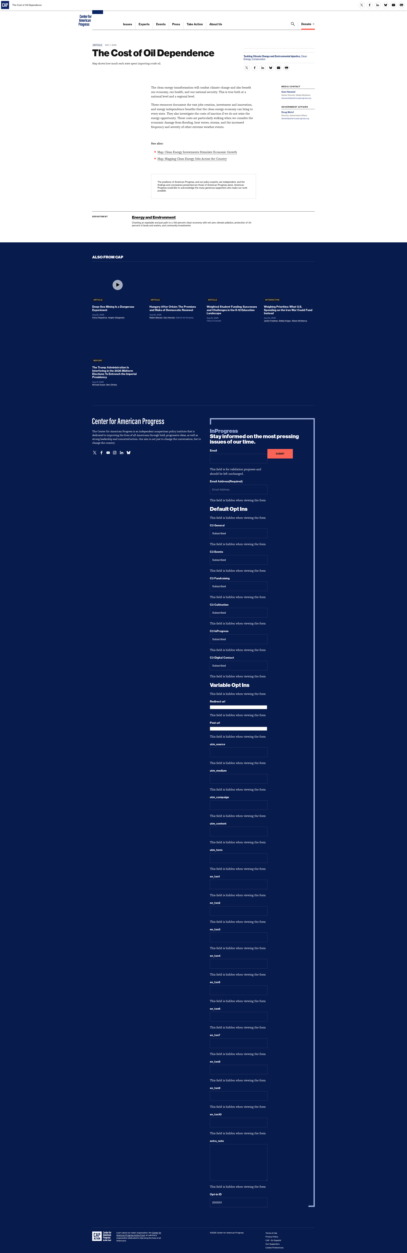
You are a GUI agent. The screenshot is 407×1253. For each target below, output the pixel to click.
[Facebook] (101, 453)
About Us (215, 24)
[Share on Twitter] (362, 5)
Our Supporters (272, 1244)
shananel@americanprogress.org (296, 98)
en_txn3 (215, 929)
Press (176, 24)
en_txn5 (215, 982)
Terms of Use (271, 1233)
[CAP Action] (102, 1236)
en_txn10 (216, 1114)
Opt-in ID (216, 1194)
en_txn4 (215, 955)
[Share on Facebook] (369, 5)
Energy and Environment (154, 217)
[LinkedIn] (121, 453)
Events (161, 24)
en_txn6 (215, 1008)
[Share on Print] (401, 5)
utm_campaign (219, 797)
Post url (215, 722)
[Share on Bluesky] (385, 5)
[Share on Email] (393, 5)
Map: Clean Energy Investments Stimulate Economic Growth (197, 152)
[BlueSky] (128, 453)
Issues (127, 24)
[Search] (293, 26)
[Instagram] (114, 453)
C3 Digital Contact (222, 657)
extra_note (217, 1141)
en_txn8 (215, 1061)
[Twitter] (94, 453)
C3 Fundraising (220, 578)
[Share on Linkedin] (377, 5)
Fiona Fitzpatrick (99, 317)
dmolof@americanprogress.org (295, 118)
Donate (306, 24)
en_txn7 (215, 1035)
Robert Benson (156, 317)
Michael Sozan (98, 384)
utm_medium (218, 770)
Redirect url (217, 701)
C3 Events (216, 551)
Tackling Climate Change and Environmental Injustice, (272, 56)
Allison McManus (299, 321)
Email (213, 450)
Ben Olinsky (111, 384)
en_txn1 (215, 876)
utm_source (217, 744)
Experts (144, 24)
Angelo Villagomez (116, 317)
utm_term (216, 850)
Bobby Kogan (285, 321)
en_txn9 (215, 1088)
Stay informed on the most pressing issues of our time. (254, 436)
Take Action (195, 24)
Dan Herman (169, 317)
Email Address (226, 481)
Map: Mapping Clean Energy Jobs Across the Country (192, 159)
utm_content (218, 823)
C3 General (217, 525)
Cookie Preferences (274, 1247)
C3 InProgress (219, 631)
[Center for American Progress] (98, 15)
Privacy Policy (272, 1237)
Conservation (258, 59)
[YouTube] (108, 453)
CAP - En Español (273, 1240)
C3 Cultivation (219, 604)
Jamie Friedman (271, 321)
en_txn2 (215, 902)
